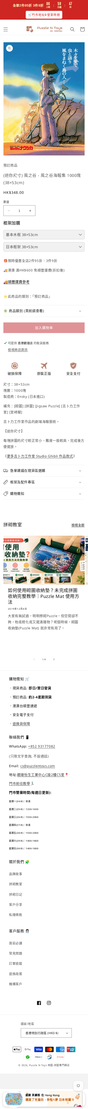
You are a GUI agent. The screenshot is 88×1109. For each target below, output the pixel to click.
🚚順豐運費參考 (16, 281)
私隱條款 (15, 914)
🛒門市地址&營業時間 (44, 15)
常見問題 (15, 953)
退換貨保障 (21, 723)
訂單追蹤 (15, 963)
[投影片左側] (34, 659)
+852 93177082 (41, 746)
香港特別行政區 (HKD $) (41, 1033)
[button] (6, 29)
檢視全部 (78, 525)
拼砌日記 (15, 894)
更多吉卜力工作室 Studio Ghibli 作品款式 (40, 456)
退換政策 (15, 974)
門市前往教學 (19, 783)
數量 (6, 202)
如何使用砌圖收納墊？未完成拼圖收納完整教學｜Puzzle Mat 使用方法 (43, 596)
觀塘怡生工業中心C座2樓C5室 (41, 774)
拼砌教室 (15, 884)
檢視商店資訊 (18, 349)
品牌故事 (15, 874)
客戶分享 (15, 904)
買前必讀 (15, 943)
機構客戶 (15, 984)
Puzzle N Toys (38, 1065)
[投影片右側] (54, 659)
